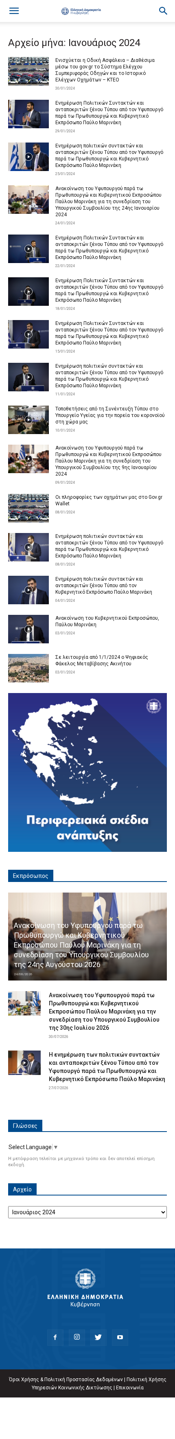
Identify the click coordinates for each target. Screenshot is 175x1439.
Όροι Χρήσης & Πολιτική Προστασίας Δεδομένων (66, 1379)
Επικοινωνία (130, 1388)
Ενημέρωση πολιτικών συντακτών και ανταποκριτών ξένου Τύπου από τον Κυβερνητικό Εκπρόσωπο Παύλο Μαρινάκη (103, 585)
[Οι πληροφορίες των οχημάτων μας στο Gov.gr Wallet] (28, 508)
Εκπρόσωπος (30, 876)
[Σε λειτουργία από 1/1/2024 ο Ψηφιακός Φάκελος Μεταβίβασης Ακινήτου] (28, 668)
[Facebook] (55, 1337)
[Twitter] (98, 1337)
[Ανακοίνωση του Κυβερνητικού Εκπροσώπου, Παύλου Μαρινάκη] (28, 629)
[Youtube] (120, 1337)
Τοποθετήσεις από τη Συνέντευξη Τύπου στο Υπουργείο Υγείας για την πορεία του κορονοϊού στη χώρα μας (110, 415)
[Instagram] (77, 1337)
